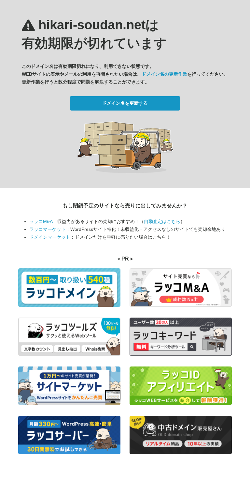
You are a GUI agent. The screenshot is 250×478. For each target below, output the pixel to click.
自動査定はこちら (162, 221)
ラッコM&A (41, 221)
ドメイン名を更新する (125, 103)
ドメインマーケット (49, 237)
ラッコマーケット (47, 229)
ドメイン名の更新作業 (164, 74)
